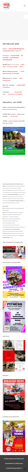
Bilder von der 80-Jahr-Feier (10, 109)
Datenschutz (20, 458)
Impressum (12, 458)
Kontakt (6, 458)
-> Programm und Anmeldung (15, 94)
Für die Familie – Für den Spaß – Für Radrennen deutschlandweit (13, 57)
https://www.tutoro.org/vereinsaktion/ (12, 229)
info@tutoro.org (6, 233)
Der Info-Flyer (14, 116)
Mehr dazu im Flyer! (8, 123)
